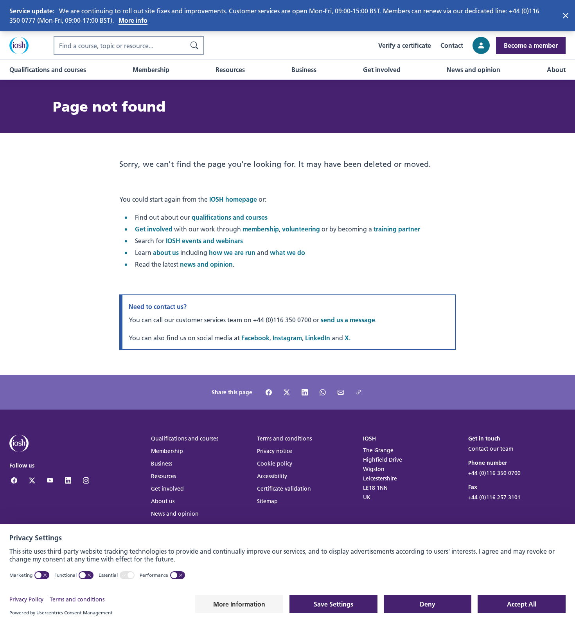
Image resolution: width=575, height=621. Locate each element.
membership (261, 229)
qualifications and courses (230, 217)
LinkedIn (317, 338)
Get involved (153, 229)
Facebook (255, 338)
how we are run (232, 252)
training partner (397, 229)
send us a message (348, 320)
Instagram (287, 338)
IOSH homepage (233, 199)
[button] (47, 69)
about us (166, 252)
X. (347, 338)
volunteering (301, 229)
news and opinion (206, 264)
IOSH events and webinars (204, 240)
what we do (287, 252)
